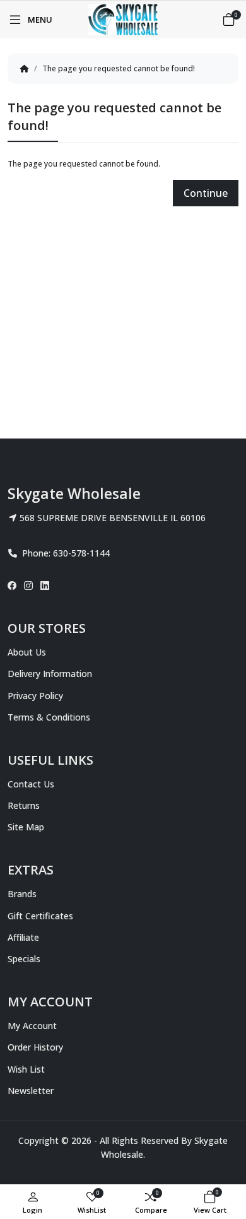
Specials (24, 959)
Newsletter (31, 1091)
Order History (35, 1047)
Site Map (26, 827)
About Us (27, 652)
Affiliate (23, 937)
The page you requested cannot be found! (118, 68)
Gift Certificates (40, 916)
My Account (32, 1026)
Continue (206, 193)
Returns (24, 805)
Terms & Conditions (49, 717)
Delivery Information (50, 674)
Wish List (26, 1069)
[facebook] (14, 585)
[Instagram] (28, 585)
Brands (22, 894)
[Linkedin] (45, 585)
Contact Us (31, 784)
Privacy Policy (35, 696)
